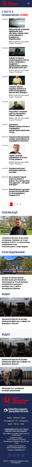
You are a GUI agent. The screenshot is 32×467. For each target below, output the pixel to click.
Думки (10, 424)
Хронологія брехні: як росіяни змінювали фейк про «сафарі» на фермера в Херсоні (16, 321)
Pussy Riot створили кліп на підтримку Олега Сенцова (18, 113)
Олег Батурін (6, 231)
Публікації (9, 212)
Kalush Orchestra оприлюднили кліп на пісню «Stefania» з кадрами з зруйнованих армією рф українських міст (19, 63)
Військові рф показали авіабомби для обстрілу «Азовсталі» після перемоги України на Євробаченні (19, 34)
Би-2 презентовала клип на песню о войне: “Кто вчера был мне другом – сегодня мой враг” (19, 181)
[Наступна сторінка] (20, 204)
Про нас (16, 424)
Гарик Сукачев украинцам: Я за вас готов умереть (18, 157)
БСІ (17, 421)
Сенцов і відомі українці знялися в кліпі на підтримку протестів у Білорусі (18, 89)
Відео (6, 294)
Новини (9, 418)
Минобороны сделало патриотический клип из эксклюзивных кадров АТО (19, 192)
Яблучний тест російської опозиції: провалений (13, 389)
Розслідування (13, 252)
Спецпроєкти (23, 421)
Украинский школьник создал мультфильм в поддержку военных (19, 139)
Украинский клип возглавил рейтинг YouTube (17, 170)
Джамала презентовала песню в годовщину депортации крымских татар (19, 128)
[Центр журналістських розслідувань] (10, 4)
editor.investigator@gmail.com (16, 447)
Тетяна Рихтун (7, 271)
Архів (22, 424)
